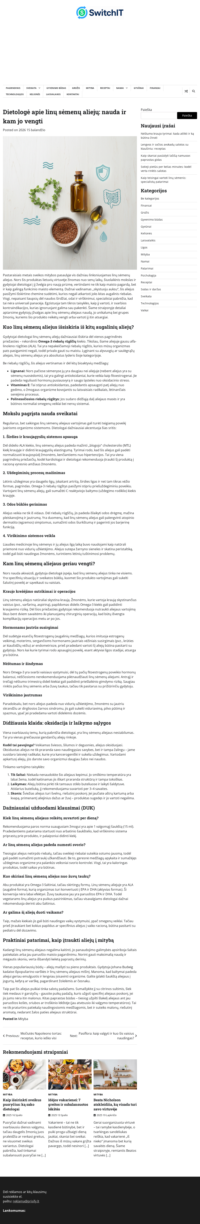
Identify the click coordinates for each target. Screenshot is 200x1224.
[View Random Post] (186, 91)
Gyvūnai (139, 88)
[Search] (193, 91)
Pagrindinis (13, 88)
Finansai (155, 88)
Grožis (76, 88)
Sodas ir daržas (151, 289)
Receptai (105, 88)
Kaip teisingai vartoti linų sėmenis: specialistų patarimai (163, 180)
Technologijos (15, 94)
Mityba (90, 88)
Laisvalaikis (53, 94)
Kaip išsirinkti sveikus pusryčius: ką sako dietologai (22, 1104)
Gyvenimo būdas (56, 88)
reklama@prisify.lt (26, 1201)
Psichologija (148, 275)
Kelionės (35, 94)
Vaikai (144, 310)
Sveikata (31, 88)
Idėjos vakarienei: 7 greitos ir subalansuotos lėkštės (68, 1104)
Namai (120, 88)
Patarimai (147, 268)
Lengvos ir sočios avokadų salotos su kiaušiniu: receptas (164, 146)
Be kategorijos (150, 198)
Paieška (146, 110)
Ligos (144, 247)
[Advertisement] (100, 55)
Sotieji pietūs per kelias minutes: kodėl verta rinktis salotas (166, 169)
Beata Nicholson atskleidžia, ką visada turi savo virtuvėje (115, 1104)
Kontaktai (73, 94)
